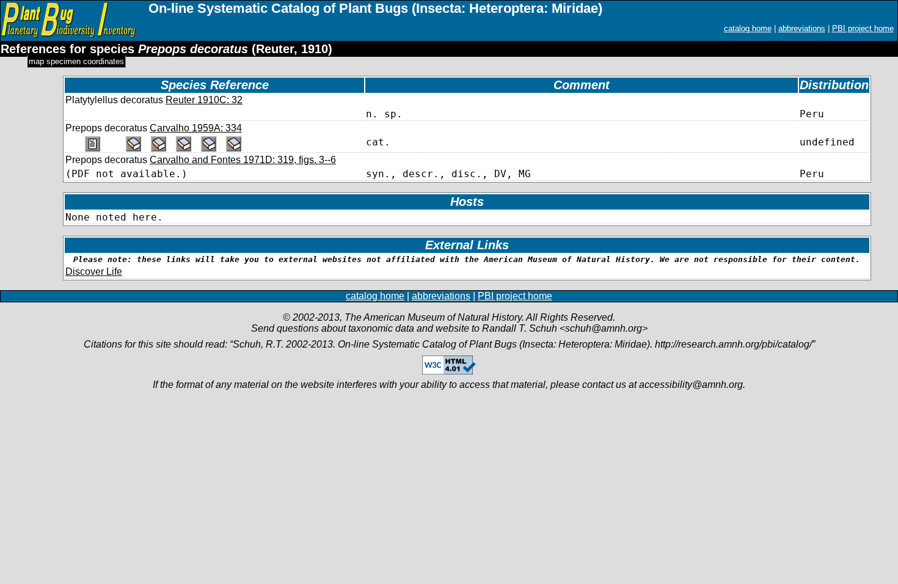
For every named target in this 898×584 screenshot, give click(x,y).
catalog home (748, 28)
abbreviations (801, 28)
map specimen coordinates (76, 61)
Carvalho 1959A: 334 (196, 128)
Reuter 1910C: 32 (204, 100)
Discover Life (93, 271)
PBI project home (863, 28)
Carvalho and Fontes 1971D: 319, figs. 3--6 (243, 160)
